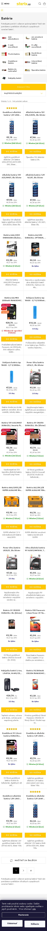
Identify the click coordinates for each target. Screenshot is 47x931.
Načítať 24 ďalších (25, 860)
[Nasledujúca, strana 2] (23, 870)
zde (34, 909)
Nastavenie (23, 914)
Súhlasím (35, 924)
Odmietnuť (12, 923)
